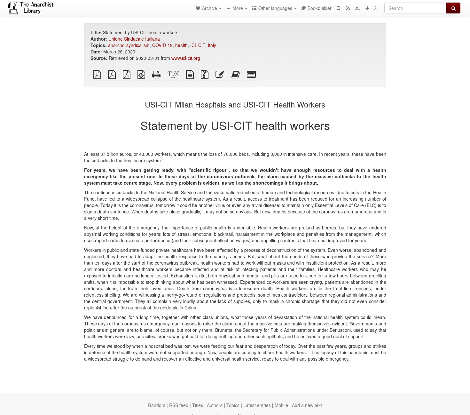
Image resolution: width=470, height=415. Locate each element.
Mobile (281, 405)
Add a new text (307, 405)
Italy (212, 45)
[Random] (357, 8)
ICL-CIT (197, 45)
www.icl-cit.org (185, 58)
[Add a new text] (367, 8)
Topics (232, 405)
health (181, 45)
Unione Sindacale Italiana (134, 39)
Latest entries (257, 405)
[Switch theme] (376, 8)
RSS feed (178, 405)
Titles (197, 405)
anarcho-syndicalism (129, 45)
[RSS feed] (348, 8)
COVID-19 (162, 45)
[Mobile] (338, 8)
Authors (215, 405)
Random (156, 405)
